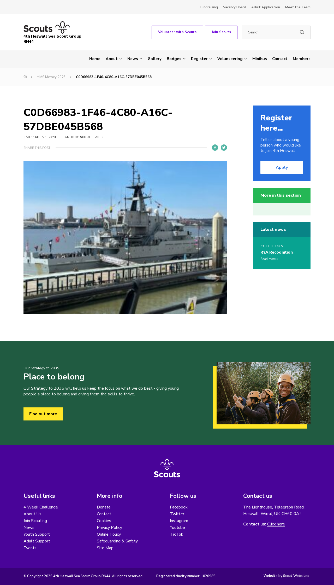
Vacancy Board (234, 7)
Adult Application (265, 7)
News (132, 58)
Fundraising (209, 7)
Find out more (43, 414)
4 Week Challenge (40, 507)
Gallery (155, 58)
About (112, 58)
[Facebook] (215, 147)
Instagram (179, 521)
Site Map (105, 548)
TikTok (176, 534)
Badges (174, 58)
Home (94, 58)
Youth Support (36, 534)
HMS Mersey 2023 (51, 77)
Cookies (104, 521)
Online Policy (109, 534)
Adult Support (36, 541)
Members (302, 58)
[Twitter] (224, 147)
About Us (32, 514)
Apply (282, 167)
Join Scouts (221, 32)
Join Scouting (35, 521)
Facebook (179, 507)
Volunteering (230, 58)
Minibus (259, 58)
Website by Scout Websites (286, 576)
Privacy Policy (109, 527)
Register (199, 58)
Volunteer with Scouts (177, 32)
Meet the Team (298, 7)
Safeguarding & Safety (117, 541)
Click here (276, 524)
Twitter (177, 514)
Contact (280, 58)
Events (30, 548)
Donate (104, 507)
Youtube (177, 527)
